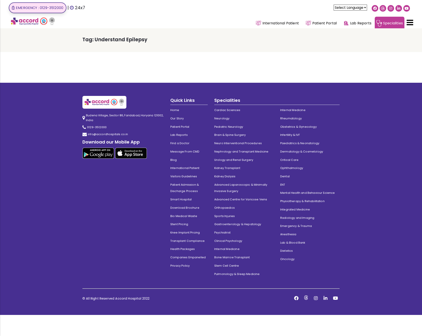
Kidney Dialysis (224, 176)
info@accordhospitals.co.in (108, 134)
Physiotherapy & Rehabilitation (302, 201)
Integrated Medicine (295, 209)
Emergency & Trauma (296, 226)
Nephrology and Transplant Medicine (241, 151)
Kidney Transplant (227, 168)
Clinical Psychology (228, 241)
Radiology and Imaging (297, 218)
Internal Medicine (227, 249)
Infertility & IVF (290, 135)
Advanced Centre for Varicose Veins (240, 199)
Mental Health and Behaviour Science (307, 193)
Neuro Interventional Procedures (238, 143)
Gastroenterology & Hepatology (237, 224)
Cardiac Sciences (227, 110)
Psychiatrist (222, 232)
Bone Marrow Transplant (232, 257)
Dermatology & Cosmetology (301, 151)
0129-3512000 (97, 127)
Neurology (221, 118)
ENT (282, 185)
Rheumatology (291, 118)
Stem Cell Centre (226, 266)
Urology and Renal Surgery (233, 160)
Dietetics (286, 251)
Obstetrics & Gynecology (298, 127)
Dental (285, 176)
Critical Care (289, 160)
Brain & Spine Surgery (230, 135)
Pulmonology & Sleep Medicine (237, 274)
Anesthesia (288, 234)
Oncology (287, 259)
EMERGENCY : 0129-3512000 (39, 7)
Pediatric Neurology (228, 127)
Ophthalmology (291, 168)
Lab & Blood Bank (292, 242)
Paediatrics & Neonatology (299, 143)
